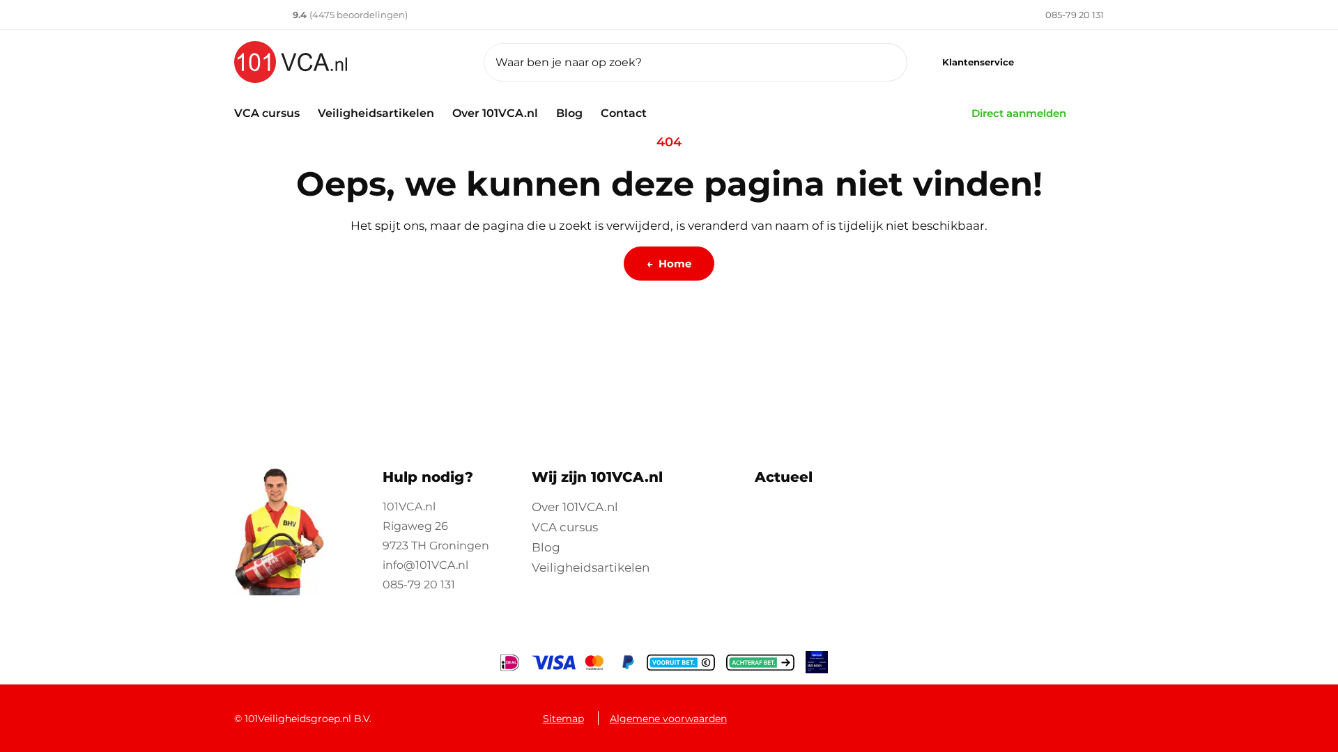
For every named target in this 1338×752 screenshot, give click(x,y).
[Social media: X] (955, 711)
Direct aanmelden (1018, 113)
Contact (624, 113)
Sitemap (563, 718)
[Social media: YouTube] (1030, 711)
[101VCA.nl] (347, 62)
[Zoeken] (879, 62)
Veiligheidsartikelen (376, 113)
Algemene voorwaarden (668, 718)
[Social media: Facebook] (919, 711)
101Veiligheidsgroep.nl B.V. (308, 718)
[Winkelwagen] (1085, 62)
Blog (569, 113)
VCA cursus (267, 113)
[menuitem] (1056, 14)
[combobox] (695, 62)
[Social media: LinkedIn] (993, 711)
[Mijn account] (1047, 62)
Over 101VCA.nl (495, 113)
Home (669, 263)
